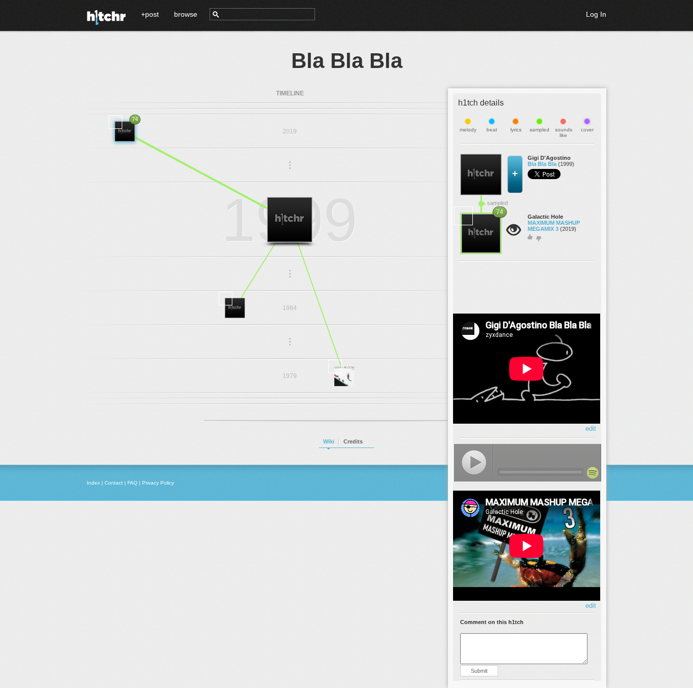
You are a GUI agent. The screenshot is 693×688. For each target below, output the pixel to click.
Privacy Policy (158, 483)
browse (185, 14)
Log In (596, 14)
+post (150, 14)
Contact (114, 483)
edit (590, 428)
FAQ (132, 483)
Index (93, 483)
